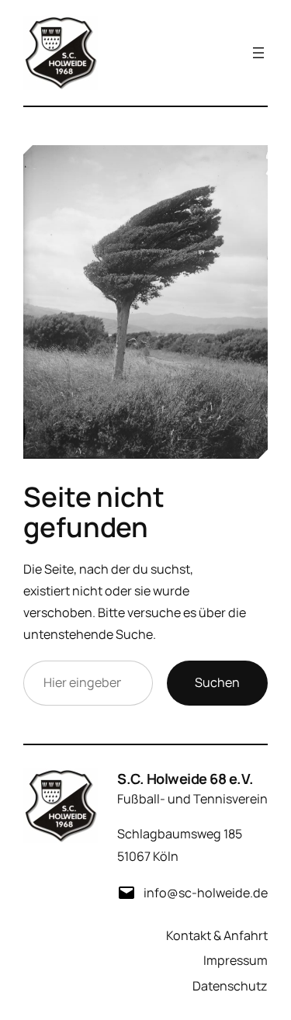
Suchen (217, 682)
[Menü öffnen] (258, 52)
